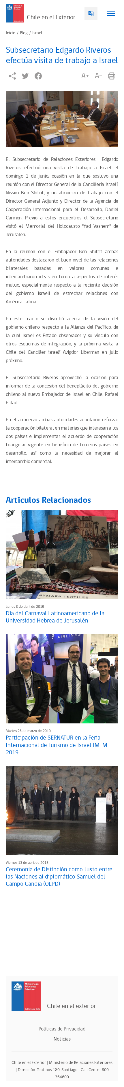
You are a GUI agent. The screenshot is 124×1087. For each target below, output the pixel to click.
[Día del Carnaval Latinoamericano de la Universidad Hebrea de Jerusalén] (62, 554)
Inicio (10, 33)
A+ (85, 75)
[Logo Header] (15, 13)
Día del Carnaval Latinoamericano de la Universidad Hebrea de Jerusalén (55, 617)
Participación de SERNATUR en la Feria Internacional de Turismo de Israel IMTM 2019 (56, 745)
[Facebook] (38, 75)
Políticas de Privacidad (62, 1029)
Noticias (62, 1039)
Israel (37, 33)
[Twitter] (25, 75)
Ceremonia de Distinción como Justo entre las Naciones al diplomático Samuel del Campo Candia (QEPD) (59, 876)
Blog (24, 33)
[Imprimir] (111, 75)
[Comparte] (12, 75)
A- (98, 75)
